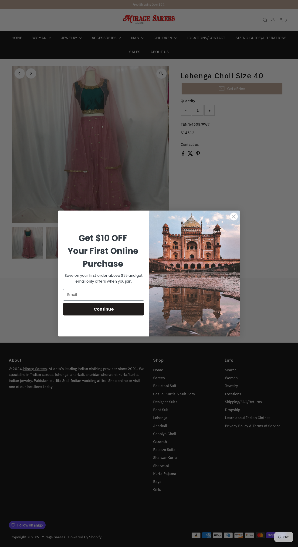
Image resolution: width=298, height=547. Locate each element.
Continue (104, 309)
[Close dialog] (234, 216)
